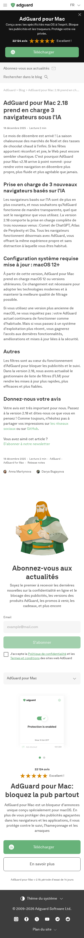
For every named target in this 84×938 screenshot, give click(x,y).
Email (7, 617)
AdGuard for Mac (13, 462)
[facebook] (26, 919)
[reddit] (67, 919)
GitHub (32, 429)
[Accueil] (21, 5)
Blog (22, 90)
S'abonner (42, 642)
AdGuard (9, 90)
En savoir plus (42, 864)
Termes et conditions (25, 658)
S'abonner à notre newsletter (26, 444)
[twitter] (36, 919)
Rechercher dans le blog (22, 77)
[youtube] (47, 919)
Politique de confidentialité (47, 654)
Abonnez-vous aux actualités (26, 68)
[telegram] (57, 919)
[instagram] (16, 919)
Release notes (36, 462)
